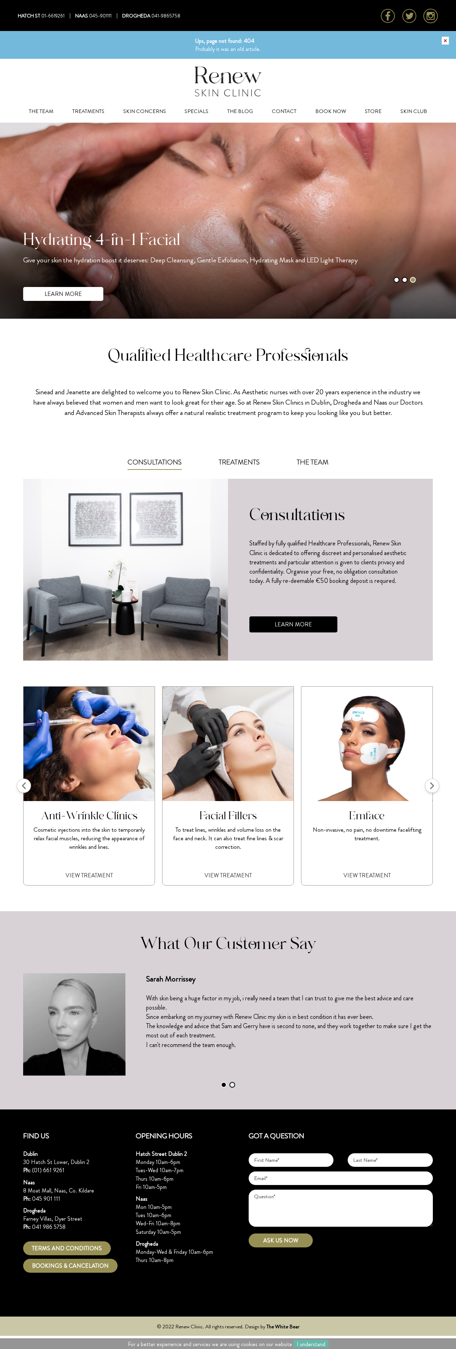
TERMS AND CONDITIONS (67, 1248)
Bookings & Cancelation (70, 1266)
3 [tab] (413, 280)
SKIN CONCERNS (144, 111)
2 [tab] (405, 280)
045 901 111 (46, 1199)
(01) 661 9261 (48, 1170)
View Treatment (127, 875)
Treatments (88, 111)
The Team (41, 111)
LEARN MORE (63, 294)
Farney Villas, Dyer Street (52, 1219)
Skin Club (413, 111)
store (373, 111)
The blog (240, 111)
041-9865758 (165, 15)
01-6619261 (52, 15)
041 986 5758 (49, 1227)
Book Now (330, 111)
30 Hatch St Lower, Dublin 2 (56, 1162)
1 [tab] (396, 280)
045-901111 (100, 15)
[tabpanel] (228, 221)
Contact (284, 111)
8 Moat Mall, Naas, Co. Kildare (58, 1190)
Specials (196, 111)
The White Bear (283, 1326)
